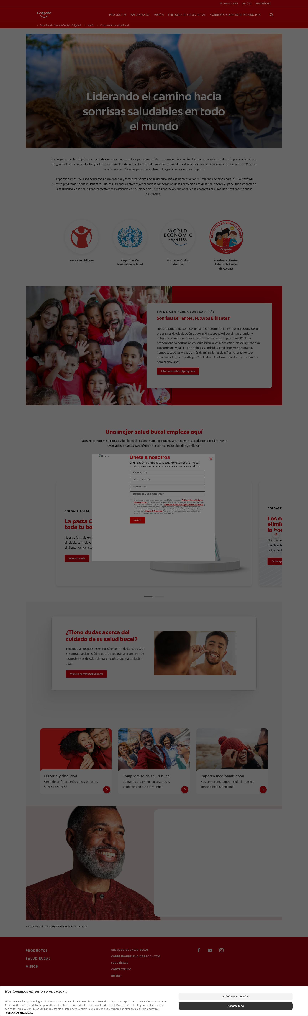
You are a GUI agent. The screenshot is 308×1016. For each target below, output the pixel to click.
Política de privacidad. (19, 1012)
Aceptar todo (235, 1005)
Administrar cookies (235, 996)
